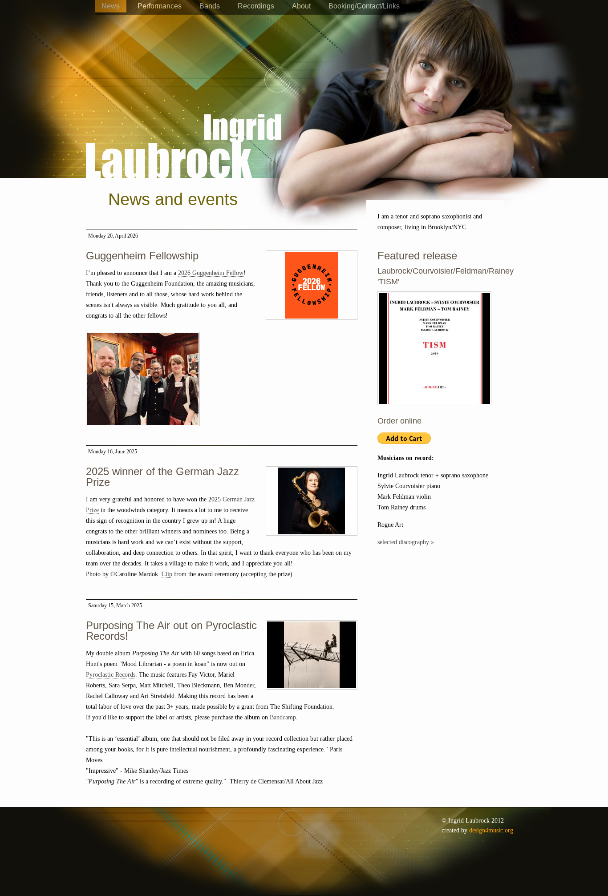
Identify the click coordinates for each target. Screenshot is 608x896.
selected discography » (405, 542)
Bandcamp (283, 717)
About (301, 6)
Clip (167, 574)
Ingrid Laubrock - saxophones (183, 119)
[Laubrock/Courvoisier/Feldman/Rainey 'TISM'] (434, 410)
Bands (209, 6)
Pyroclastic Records (110, 674)
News (110, 6)
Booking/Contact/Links (364, 6)
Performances (160, 6)
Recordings (256, 6)
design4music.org (491, 830)
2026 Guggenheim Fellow (210, 273)
